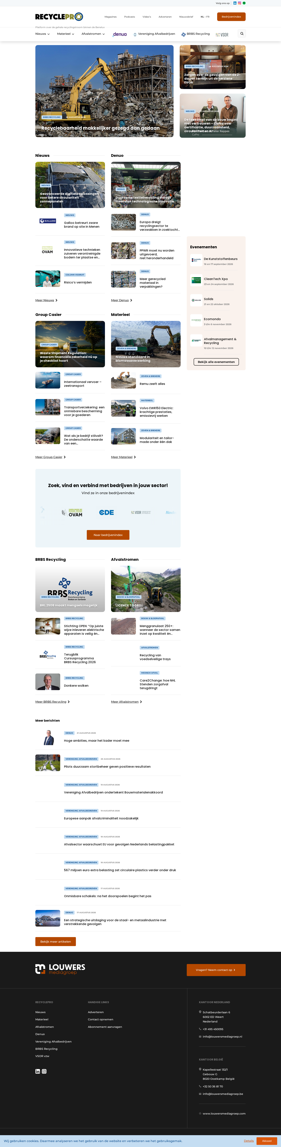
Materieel (64, 34)
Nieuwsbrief (186, 16)
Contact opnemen (100, 1019)
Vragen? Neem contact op (214, 970)
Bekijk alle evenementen (216, 362)
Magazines (111, 16)
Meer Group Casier (48, 457)
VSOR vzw (42, 1056)
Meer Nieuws (44, 300)
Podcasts (129, 16)
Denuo (40, 1034)
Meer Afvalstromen (125, 701)
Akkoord (266, 1141)
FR (208, 16)
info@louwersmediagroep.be (223, 1094)
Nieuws (40, 34)
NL (202, 16)
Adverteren (165, 16)
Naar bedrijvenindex (108, 535)
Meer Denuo (120, 300)
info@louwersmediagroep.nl (222, 1036)
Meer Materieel (121, 457)
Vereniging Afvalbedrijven (156, 34)
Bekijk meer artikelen (55, 941)
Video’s (147, 16)
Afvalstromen (91, 34)
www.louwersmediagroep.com (224, 1113)
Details (249, 1141)
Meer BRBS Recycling (50, 701)
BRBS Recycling (198, 34)
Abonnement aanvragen (105, 1027)
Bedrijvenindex (231, 16)
